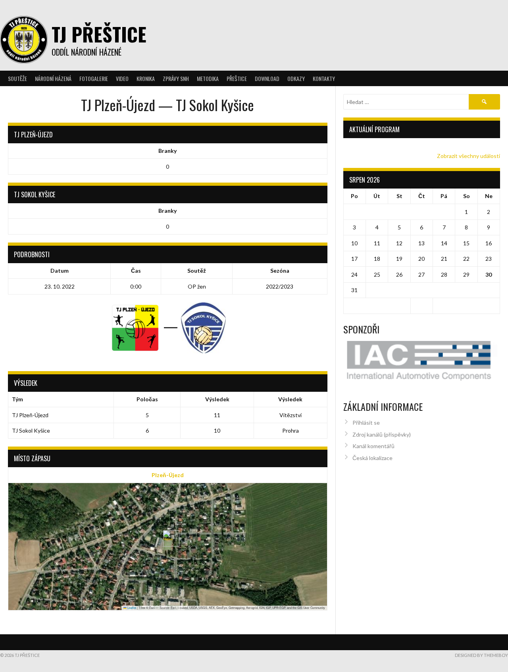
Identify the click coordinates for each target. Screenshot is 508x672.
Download (267, 78)
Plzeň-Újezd (168, 475)
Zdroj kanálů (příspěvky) (381, 434)
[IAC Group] (421, 361)
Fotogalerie (93, 78)
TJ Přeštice (99, 34)
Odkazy (296, 78)
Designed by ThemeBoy (481, 655)
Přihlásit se (366, 422)
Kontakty (324, 78)
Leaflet (131, 607)
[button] (168, 538)
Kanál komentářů (373, 446)
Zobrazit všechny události (468, 155)
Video (122, 78)
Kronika (146, 78)
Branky (167, 150)
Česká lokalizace (372, 457)
